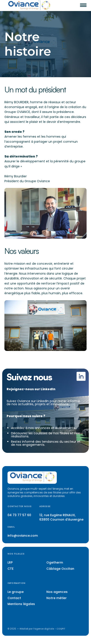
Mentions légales (21, 604)
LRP (10, 562)
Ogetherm (54, 562)
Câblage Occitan (60, 568)
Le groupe (16, 592)
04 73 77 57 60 (19, 515)
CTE (10, 568)
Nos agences (57, 592)
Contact (14, 598)
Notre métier (56, 598)
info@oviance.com (23, 535)
